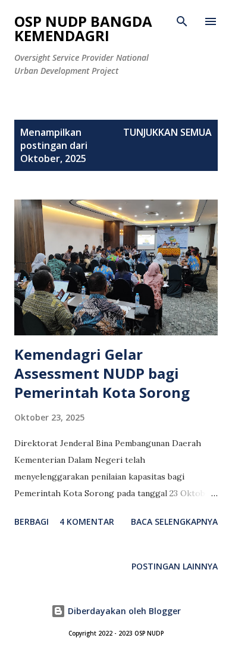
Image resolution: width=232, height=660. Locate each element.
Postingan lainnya (174, 566)
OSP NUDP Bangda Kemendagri (83, 28)
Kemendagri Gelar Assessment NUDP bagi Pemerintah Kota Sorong (102, 373)
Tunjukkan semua (167, 132)
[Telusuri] (182, 21)
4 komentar (86, 521)
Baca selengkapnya (174, 521)
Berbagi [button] (31, 521)
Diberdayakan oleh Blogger (123, 611)
